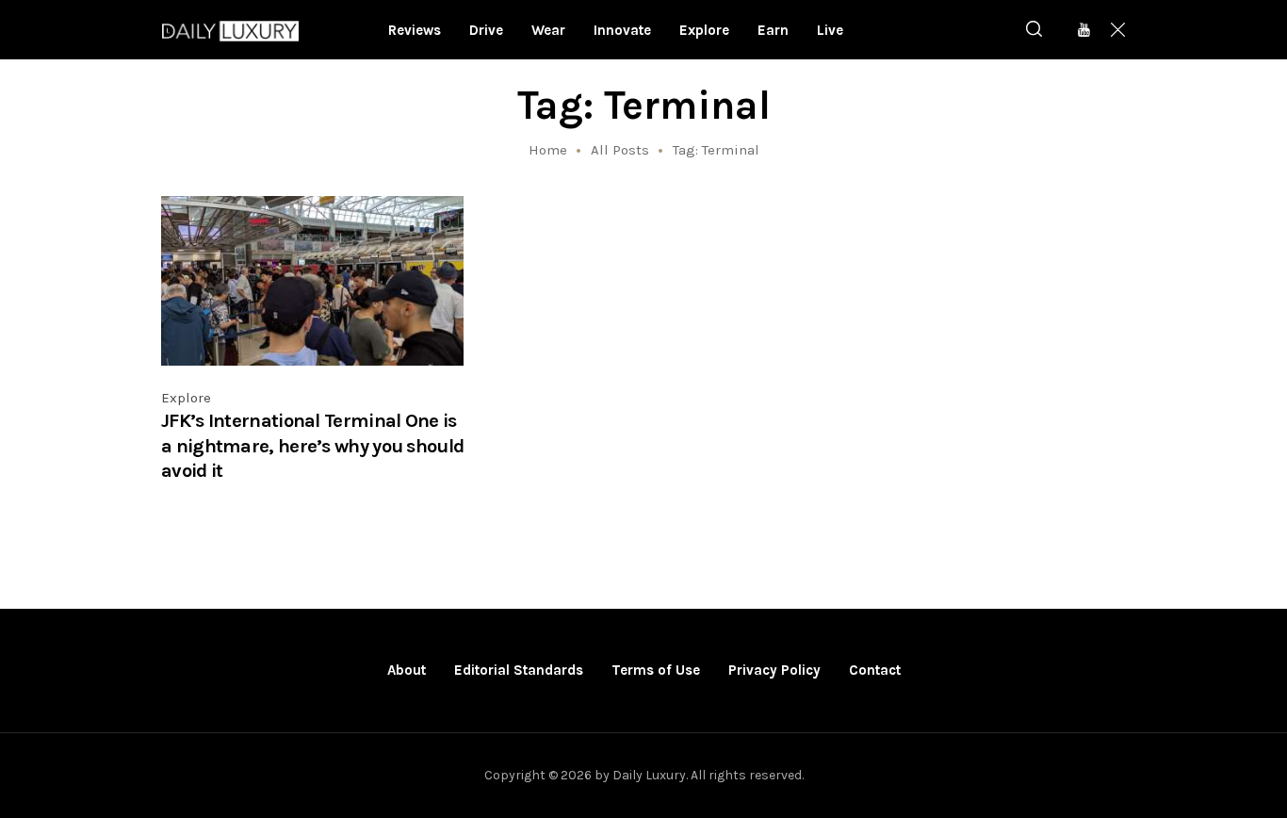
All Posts (620, 149)
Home (548, 149)
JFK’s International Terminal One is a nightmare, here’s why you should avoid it (312, 445)
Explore (186, 397)
